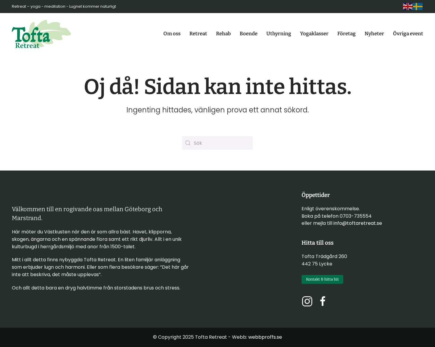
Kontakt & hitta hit (322, 279)
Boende (248, 34)
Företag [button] (346, 34)
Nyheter (374, 34)
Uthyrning (278, 34)
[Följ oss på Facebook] (322, 301)
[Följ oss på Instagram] (307, 301)
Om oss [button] (172, 34)
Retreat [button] (198, 34)
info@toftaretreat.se (358, 223)
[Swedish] (418, 6)
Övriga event (408, 34)
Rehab (223, 34)
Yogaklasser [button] (314, 34)
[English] (408, 6)
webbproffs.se (265, 337)
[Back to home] (41, 34)
